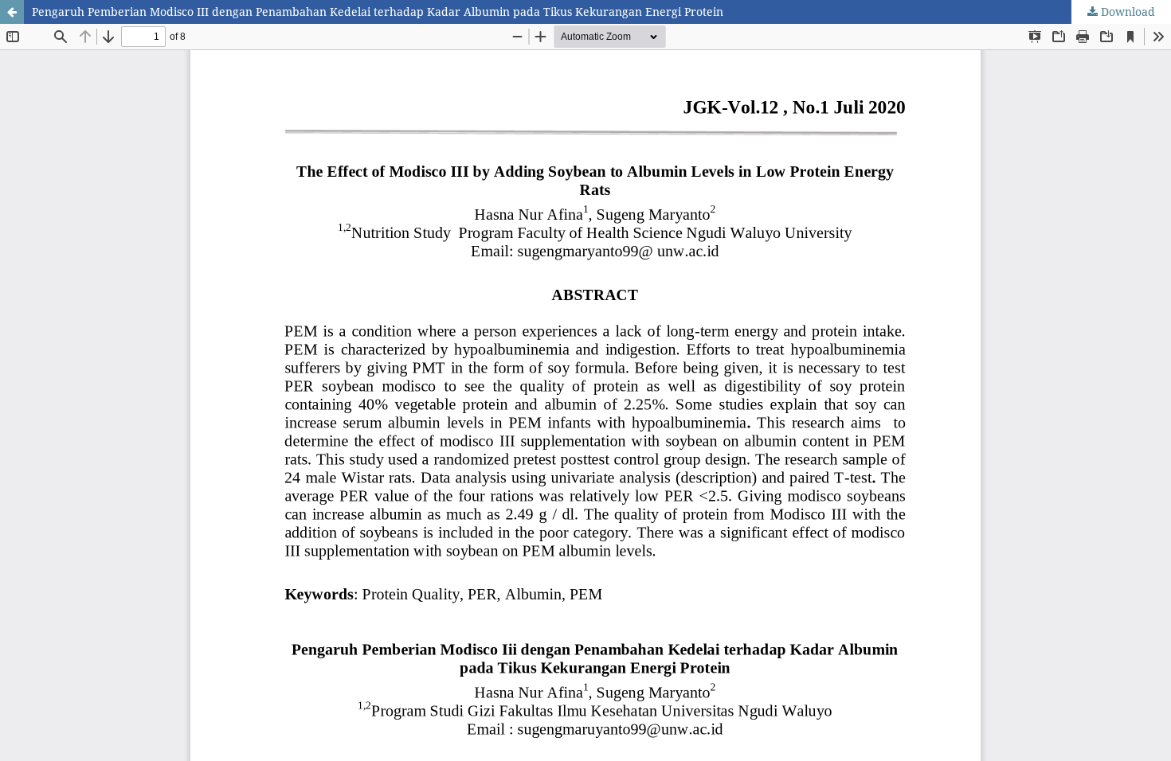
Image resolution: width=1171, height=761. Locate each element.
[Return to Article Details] (12, 12)
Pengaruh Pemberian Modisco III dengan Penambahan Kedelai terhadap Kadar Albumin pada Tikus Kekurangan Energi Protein (377, 11)
